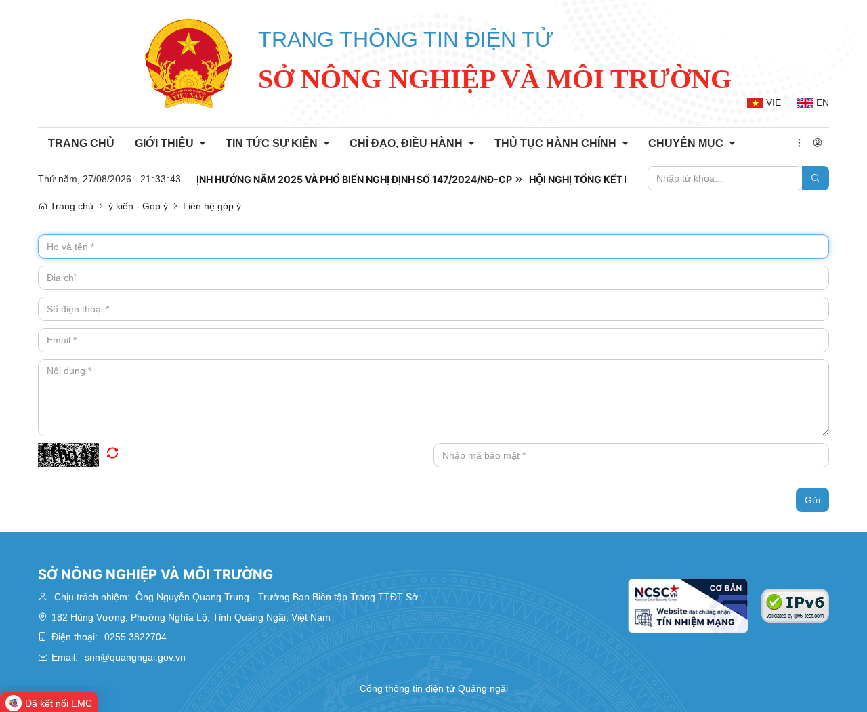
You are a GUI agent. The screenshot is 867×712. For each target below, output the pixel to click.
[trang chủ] (188, 63)
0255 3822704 (135, 636)
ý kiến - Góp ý (138, 206)
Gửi (812, 500)
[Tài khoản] (817, 143)
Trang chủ (70, 206)
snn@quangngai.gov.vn (135, 657)
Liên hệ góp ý (212, 206)
